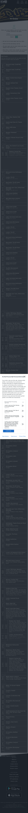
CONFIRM (8, 431)
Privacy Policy (22, 436)
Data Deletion (5, 436)
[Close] (25, 376)
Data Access (14, 436)
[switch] (22, 405)
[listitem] (14, 402)
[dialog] (14, 406)
